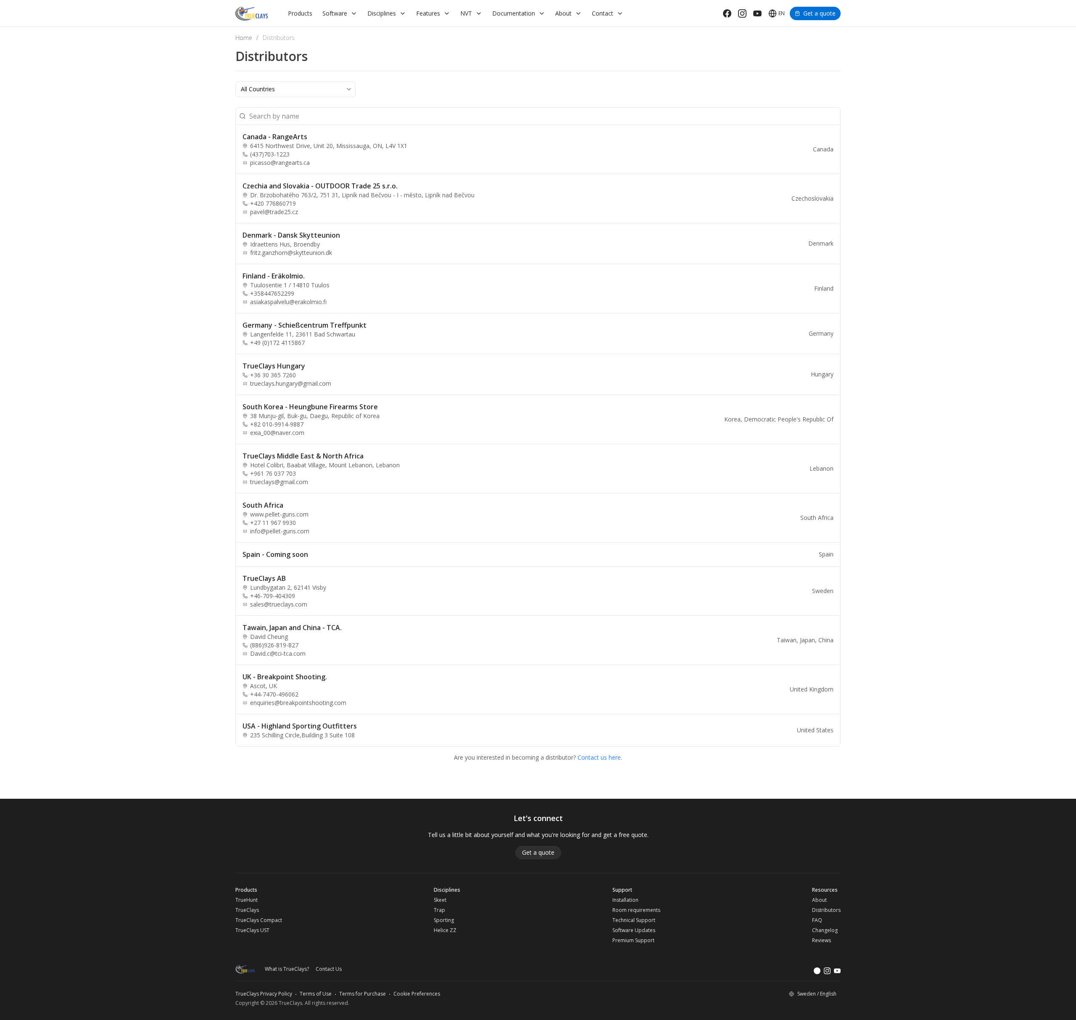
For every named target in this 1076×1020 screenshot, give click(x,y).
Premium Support (633, 940)
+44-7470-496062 (274, 694)
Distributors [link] (279, 38)
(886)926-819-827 (274, 645)
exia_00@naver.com (277, 433)
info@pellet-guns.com (279, 531)
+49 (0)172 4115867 (277, 343)
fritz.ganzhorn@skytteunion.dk (291, 253)
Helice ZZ (445, 930)
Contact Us (329, 969)
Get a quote (819, 13)
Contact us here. (600, 757)
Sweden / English (816, 993)
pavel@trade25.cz (274, 212)
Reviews (821, 940)
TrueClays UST (252, 930)
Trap (439, 910)
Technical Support (633, 920)
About (819, 900)
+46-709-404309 (272, 596)
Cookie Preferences (416, 994)
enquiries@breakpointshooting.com (298, 703)
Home (243, 38)
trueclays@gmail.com (279, 482)
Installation (625, 900)
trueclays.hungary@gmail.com (290, 383)
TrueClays (247, 910)
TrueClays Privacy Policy (263, 994)
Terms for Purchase (362, 994)
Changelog (825, 930)
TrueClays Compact (258, 920)
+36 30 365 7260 (273, 375)
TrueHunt (246, 900)
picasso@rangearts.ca (280, 163)
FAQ (817, 920)
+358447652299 (272, 293)
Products (300, 13)
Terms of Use (316, 994)
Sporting (444, 920)
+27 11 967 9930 (273, 523)
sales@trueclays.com (278, 604)
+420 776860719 (273, 203)
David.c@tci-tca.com (278, 653)
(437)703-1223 (270, 154)
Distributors (826, 910)
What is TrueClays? (287, 969)
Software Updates (633, 930)
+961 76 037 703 (273, 473)
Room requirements (636, 910)
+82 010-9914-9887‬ (276, 424)
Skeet (440, 900)
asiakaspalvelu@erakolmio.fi (288, 302)
